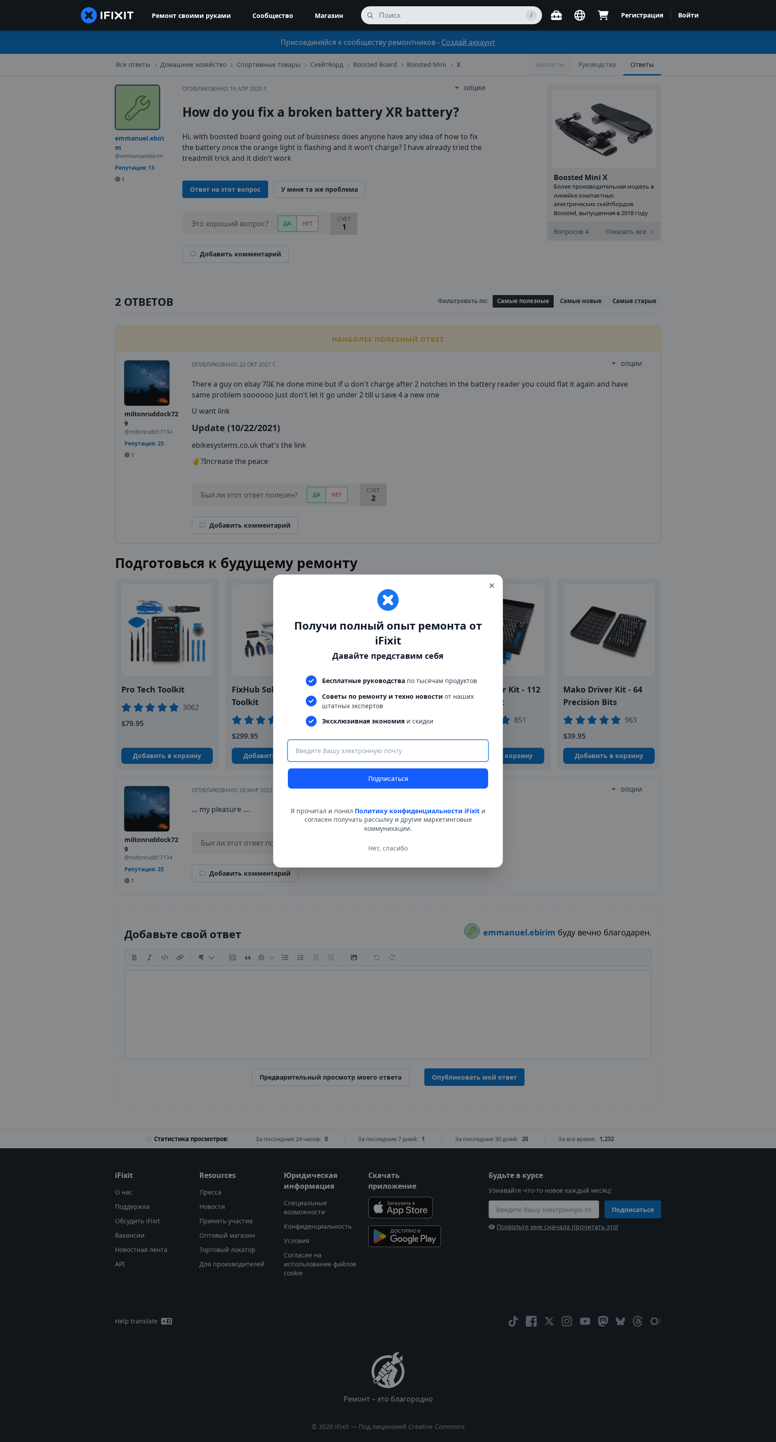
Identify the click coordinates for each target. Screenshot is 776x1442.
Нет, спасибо (388, 848)
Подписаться (388, 778)
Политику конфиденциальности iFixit (417, 811)
